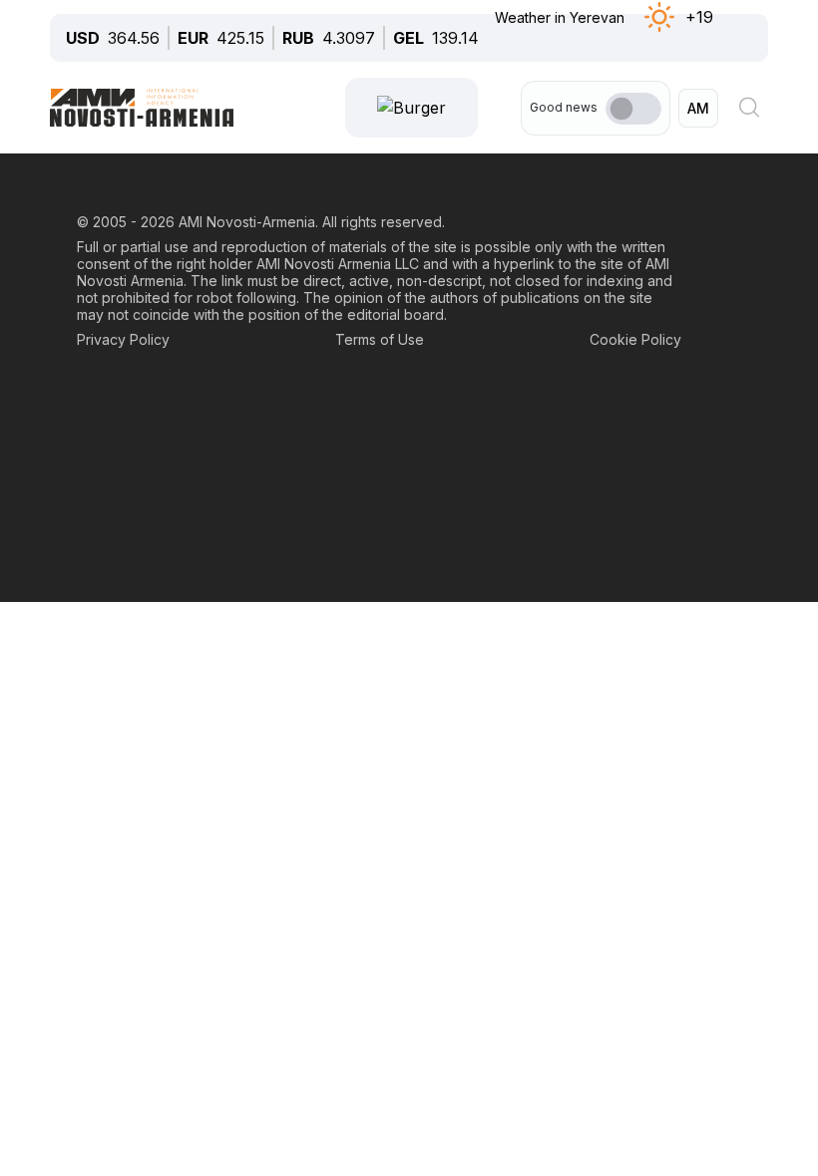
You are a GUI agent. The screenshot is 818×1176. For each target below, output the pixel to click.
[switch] (633, 109)
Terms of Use (379, 339)
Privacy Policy (123, 339)
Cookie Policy (635, 339)
